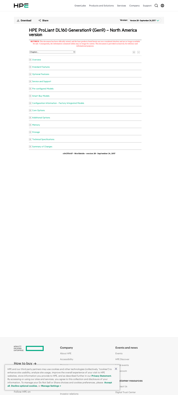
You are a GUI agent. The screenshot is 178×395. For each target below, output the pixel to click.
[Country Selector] (162, 5)
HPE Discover (122, 359)
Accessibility (66, 359)
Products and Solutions (101, 5)
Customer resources (129, 380)
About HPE (65, 353)
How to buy (23, 363)
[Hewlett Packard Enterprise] (21, 5)
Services (121, 5)
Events (119, 353)
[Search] (156, 5)
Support (147, 5)
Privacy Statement (101, 375)
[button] (116, 369)
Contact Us (121, 386)
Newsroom (121, 371)
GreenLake (80, 5)
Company (134, 5)
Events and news (126, 347)
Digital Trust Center (125, 392)
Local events (122, 365)
